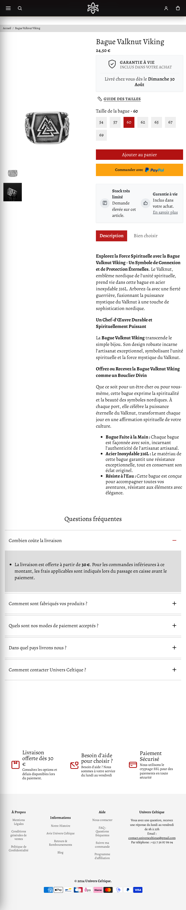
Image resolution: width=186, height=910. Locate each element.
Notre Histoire (60, 826)
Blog (60, 852)
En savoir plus (165, 212)
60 (129, 122)
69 (101, 135)
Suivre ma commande (102, 844)
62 (143, 122)
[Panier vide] (177, 8)
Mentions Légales (18, 822)
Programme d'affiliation (102, 856)
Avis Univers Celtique (60, 833)
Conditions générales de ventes (18, 835)
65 (157, 122)
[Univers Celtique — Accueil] (93, 8)
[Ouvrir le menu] (8, 8)
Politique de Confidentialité (18, 848)
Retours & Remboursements (60, 843)
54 (101, 122)
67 (170, 122)
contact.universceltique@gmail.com (152, 838)
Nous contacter (102, 820)
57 (115, 122)
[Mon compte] (166, 8)
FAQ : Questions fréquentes (102, 831)
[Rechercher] (20, 8)
